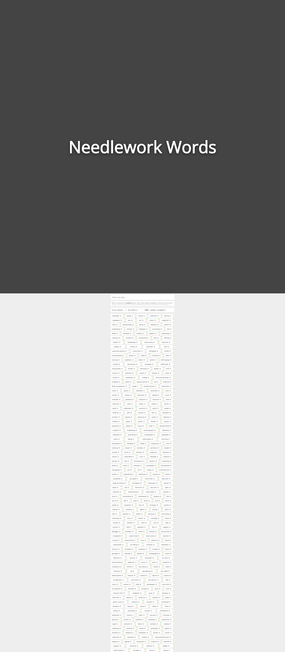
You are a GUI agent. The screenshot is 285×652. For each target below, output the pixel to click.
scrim (167, 589)
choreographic (148, 435)
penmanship (132, 435)
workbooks (141, 549)
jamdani (144, 637)
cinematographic (148, 430)
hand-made (115, 518)
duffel (137, 584)
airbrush (126, 584)
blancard (152, 531)
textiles (115, 377)
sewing (129, 316)
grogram (116, 646)
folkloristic (116, 558)
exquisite (155, 474)
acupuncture (155, 443)
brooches (154, 373)
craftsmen (115, 338)
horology (155, 549)
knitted (166, 351)
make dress (115, 597)
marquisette (140, 641)
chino (142, 540)
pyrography (154, 628)
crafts (114, 325)
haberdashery (142, 496)
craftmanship (117, 545)
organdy (126, 641)
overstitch (142, 408)
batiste (167, 540)
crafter (141, 615)
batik (167, 399)
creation (127, 395)
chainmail (131, 589)
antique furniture (149, 386)
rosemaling (164, 602)
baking (130, 439)
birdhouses (128, 373)
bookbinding (131, 342)
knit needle (164, 571)
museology (154, 518)
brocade (114, 452)
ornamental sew (164, 470)
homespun (128, 531)
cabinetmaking (116, 562)
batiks (167, 606)
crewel (142, 606)
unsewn (141, 404)
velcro (114, 496)
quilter (152, 320)
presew (154, 404)
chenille (114, 474)
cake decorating (117, 355)
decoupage (148, 364)
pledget (165, 646)
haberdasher (127, 408)
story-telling (165, 514)
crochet (140, 316)
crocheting (155, 355)
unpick (154, 417)
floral (165, 347)
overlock (155, 633)
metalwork (126, 333)
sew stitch (154, 487)
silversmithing (129, 540)
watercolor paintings (162, 377)
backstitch (116, 404)
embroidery (115, 316)
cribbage (144, 377)
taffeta (138, 514)
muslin (114, 584)
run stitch (165, 558)
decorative (165, 342)
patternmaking (118, 650)
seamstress (141, 417)
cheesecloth (166, 562)
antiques (141, 413)
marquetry (129, 509)
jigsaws (167, 628)
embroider (115, 399)
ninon (140, 505)
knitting (166, 316)
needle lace (131, 562)
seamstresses (131, 364)
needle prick (142, 474)
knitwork (115, 417)
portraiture (153, 448)
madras (155, 567)
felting (129, 606)
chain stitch (165, 584)
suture (167, 395)
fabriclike (166, 641)
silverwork (127, 624)
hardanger (153, 505)
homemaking (127, 496)
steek (167, 523)
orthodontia (116, 567)
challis (167, 567)
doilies (154, 606)
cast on (114, 501)
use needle (132, 479)
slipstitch (166, 536)
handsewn (140, 448)
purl (128, 470)
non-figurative (117, 580)
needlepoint (116, 320)
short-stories (135, 580)
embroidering (127, 474)
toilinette (155, 597)
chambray (165, 593)
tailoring (166, 338)
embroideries (116, 443)
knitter (167, 474)
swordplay (130, 443)
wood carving (149, 342)
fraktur (140, 624)
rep (131, 571)
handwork (116, 606)
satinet (167, 633)
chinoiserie (115, 633)
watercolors (141, 395)
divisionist (117, 571)
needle (114, 333)
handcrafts (149, 347)
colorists (154, 575)
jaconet (165, 650)
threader (153, 421)
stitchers (126, 619)
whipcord (166, 457)
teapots (141, 373)
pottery (114, 395)
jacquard (156, 496)
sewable (166, 408)
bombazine (165, 545)
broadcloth (127, 505)
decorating (143, 369)
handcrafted (128, 457)
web (167, 580)
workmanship (165, 465)
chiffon (140, 531)
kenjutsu (130, 575)
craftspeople (152, 351)
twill (125, 461)
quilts (114, 391)
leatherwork (115, 615)
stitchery (129, 329)
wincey (151, 650)
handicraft (153, 316)
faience (167, 509)
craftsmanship (146, 439)
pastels (131, 355)
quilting (115, 364)
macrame (153, 615)
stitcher (166, 404)
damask (166, 483)
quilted (152, 360)
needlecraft (165, 320)
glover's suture (117, 602)
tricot (167, 443)
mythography (150, 584)
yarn (129, 320)
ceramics (166, 325)
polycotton (116, 637)
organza (128, 597)
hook (156, 501)
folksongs (153, 457)
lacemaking (131, 611)
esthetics (114, 461)
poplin (167, 597)
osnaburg (144, 589)
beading (154, 395)
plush (143, 523)
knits (167, 369)
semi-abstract (152, 580)
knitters (132, 347)
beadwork (154, 325)
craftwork (134, 602)
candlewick (136, 593)
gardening (129, 399)
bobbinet (149, 646)
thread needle (150, 492)
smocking (115, 360)
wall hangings (165, 360)
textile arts (141, 597)
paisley (114, 505)
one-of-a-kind (165, 531)
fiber (167, 496)
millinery (115, 509)
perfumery (166, 452)
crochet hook (137, 351)
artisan (115, 439)
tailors (125, 465)
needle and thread (118, 483)
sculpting (152, 452)
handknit (154, 641)
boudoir (127, 448)
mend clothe (149, 479)
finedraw (115, 421)
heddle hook (164, 364)
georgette (141, 527)
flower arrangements (118, 386)
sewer (150, 426)
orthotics (166, 575)
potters (127, 382)
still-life (129, 567)
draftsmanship (116, 575)
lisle (126, 487)
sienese (114, 465)
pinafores (125, 514)
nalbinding (165, 430)
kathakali (137, 465)
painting (127, 417)
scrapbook (115, 382)
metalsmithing (132, 492)
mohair (167, 553)
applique (152, 333)
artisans (114, 373)
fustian (167, 549)
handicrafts (153, 391)
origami (128, 426)
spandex (139, 553)
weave (114, 487)
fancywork (166, 413)
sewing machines (142, 382)
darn (153, 413)
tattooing (115, 448)
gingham (166, 527)
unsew (114, 408)
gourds (126, 391)
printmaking (156, 329)
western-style (133, 536)
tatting (141, 325)
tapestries (166, 417)
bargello (166, 448)
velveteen (130, 523)
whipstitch (116, 492)
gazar (150, 593)
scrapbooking (131, 430)
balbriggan (115, 531)
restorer (114, 457)
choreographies (153, 553)
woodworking (116, 329)
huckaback (128, 549)
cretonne (115, 523)
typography (165, 435)
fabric (167, 355)
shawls (134, 386)
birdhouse (166, 382)
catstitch (115, 527)
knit (140, 320)
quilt (155, 338)
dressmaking (165, 333)
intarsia (129, 615)
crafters (140, 360)
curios (141, 457)
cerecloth (149, 602)
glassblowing (147, 571)
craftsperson (142, 633)
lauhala (141, 628)
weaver (128, 421)
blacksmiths (165, 386)
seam (128, 413)
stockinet (166, 492)
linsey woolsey (116, 369)
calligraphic (116, 435)
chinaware (149, 545)
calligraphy (142, 329)
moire (129, 518)
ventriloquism (138, 461)
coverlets (166, 505)
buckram (114, 549)
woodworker (129, 377)
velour (167, 487)
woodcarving (143, 338)
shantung (151, 514)
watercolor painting (118, 351)
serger (114, 624)
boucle (126, 452)
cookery (149, 470)
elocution (152, 461)
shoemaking (165, 461)
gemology (115, 553)
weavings (127, 553)
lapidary (116, 347)
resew (129, 404)
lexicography (116, 470)
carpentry (139, 333)
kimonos (132, 558)
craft (168, 329)
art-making (133, 545)
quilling (115, 611)
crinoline (142, 575)
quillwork (138, 619)
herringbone (136, 483)
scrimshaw (166, 615)
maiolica (166, 624)
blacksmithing (127, 325)
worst (154, 562)
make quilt (165, 479)
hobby (142, 443)
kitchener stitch (118, 593)
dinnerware (148, 558)
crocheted (129, 338)
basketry (115, 342)
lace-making (142, 567)
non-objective (116, 589)
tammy (143, 562)
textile (167, 373)
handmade (139, 391)
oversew (166, 421)
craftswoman (165, 619)
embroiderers (164, 611)
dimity (146, 501)
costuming (164, 439)
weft (125, 501)
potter (155, 408)
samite (167, 501)
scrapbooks (127, 360)
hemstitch (156, 399)
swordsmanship (164, 426)
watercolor (142, 399)
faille (127, 527)
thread (143, 355)
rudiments (139, 452)
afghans (142, 509)
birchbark (153, 624)
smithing (129, 628)
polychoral (154, 540)
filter (146, 310)
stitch (167, 391)
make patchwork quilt (162, 637)
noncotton (133, 646)
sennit (156, 589)
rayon (135, 501)
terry (153, 527)
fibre (113, 514)
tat (138, 470)
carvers (140, 426)
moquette (128, 633)
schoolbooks (116, 479)
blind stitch (138, 487)
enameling (151, 619)
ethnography (150, 465)
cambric (140, 518)
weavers (156, 369)
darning (114, 619)
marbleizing (115, 628)
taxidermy (115, 413)
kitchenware (151, 483)
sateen (167, 518)
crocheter (147, 611)
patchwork (115, 426)
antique (130, 369)
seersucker (130, 637)
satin (155, 523)
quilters (140, 421)
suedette (114, 641)
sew (155, 382)
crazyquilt (116, 430)
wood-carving (150, 536)
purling (154, 509)
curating (114, 540)
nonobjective (117, 536)
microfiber (136, 650)
